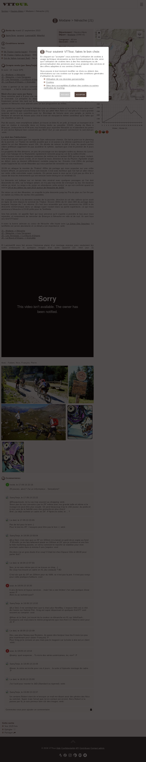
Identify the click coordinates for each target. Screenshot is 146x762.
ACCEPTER (80, 95)
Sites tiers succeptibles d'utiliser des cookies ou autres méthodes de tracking (71, 86)
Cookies (50, 82)
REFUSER (65, 95)
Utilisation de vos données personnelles (65, 79)
